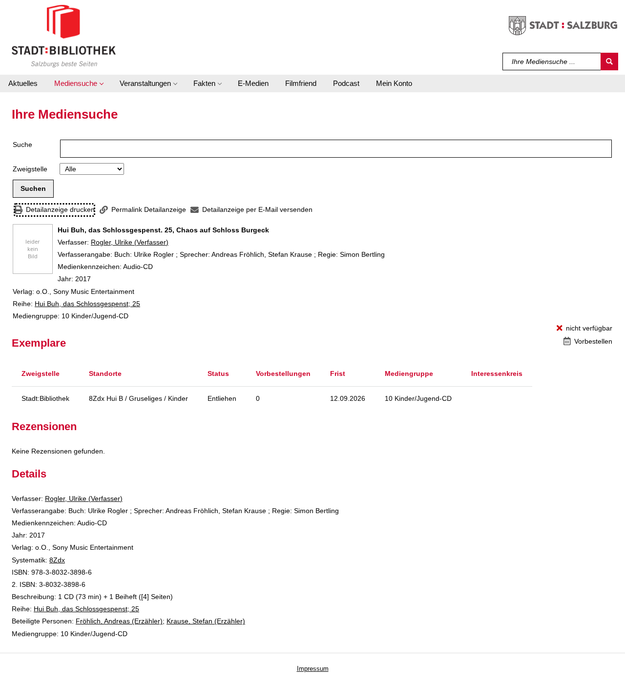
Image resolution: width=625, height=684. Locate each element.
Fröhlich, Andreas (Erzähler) (119, 621)
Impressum (313, 668)
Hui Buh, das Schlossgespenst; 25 (87, 304)
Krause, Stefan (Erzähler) (206, 621)
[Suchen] (609, 61)
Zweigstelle (30, 169)
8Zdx (57, 560)
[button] (78, 83)
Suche (22, 144)
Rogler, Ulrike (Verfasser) (129, 242)
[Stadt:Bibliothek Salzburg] (64, 36)
